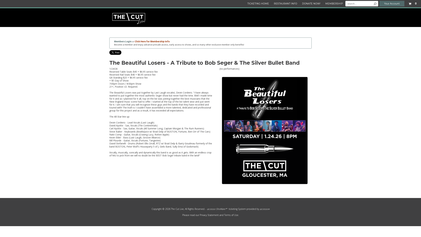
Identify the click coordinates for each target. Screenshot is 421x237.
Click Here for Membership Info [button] (152, 41)
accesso (265, 209)
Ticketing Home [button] (258, 3)
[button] (412, 3)
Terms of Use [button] (231, 215)
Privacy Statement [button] (209, 215)
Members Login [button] (123, 41)
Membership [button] (334, 3)
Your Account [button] (392, 3)
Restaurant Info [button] (285, 3)
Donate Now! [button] (311, 3)
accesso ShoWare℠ (217, 209)
